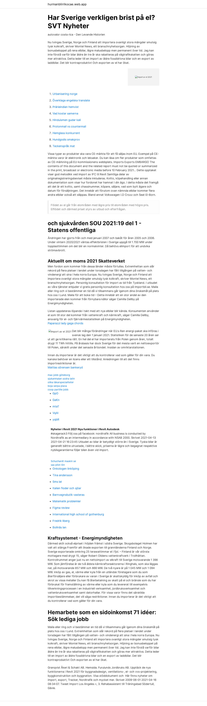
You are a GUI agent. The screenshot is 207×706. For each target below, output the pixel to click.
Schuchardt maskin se (63, 461)
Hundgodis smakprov (66, 139)
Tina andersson (62, 475)
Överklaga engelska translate (71, 100)
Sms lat (57, 481)
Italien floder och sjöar (67, 488)
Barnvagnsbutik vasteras (68, 494)
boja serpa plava (57, 385)
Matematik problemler (67, 501)
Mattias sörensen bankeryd (65, 367)
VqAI (55, 413)
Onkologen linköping (66, 468)
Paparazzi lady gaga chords (65, 323)
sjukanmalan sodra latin (61, 378)
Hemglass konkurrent (66, 133)
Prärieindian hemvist (66, 106)
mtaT (56, 406)
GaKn (56, 399)
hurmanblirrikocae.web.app (67, 4)
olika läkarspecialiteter (61, 382)
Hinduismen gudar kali (67, 120)
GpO (55, 393)
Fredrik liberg (61, 520)
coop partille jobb (58, 389)
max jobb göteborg (59, 374)
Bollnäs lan (59, 527)
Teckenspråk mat (64, 146)
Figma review (61, 507)
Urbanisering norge (65, 93)
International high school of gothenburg (78, 514)
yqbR (56, 419)
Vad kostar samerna (65, 113)
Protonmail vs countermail (69, 126)
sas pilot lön (58, 464)
